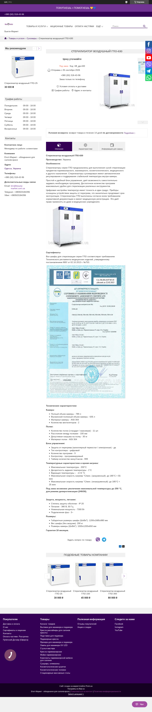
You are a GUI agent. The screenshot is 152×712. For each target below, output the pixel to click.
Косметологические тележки (53, 670)
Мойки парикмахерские (50, 655)
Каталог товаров (47, 624)
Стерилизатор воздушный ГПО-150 (85, 592)
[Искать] (144, 26)
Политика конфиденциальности (107, 691)
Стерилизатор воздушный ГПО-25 (21, 83)
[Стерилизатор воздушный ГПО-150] (85, 575)
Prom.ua (89, 686)
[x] (123, 547)
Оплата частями (84, 26)
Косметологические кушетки (53, 667)
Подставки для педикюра (51, 636)
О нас (5, 627)
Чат (142, 704)
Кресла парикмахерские (51, 652)
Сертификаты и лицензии (14, 630)
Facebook (119, 624)
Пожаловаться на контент (82, 691)
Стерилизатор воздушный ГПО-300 (112, 592)
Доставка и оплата (11, 624)
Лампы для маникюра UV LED (53, 645)
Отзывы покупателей (86, 624)
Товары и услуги (36, 26)
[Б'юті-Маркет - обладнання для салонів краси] (8, 24)
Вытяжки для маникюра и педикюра (56, 627)
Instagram (119, 627)
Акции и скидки (84, 627)
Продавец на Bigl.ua (76, 689)
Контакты (7, 633)
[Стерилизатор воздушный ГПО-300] (112, 575)
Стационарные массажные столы (55, 673)
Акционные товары (61, 26)
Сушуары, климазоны (50, 663)
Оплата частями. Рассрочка (15, 636)
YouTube (118, 630)
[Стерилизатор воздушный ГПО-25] (23, 67)
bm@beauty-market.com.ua (18, 187)
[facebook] (120, 547)
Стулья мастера (47, 648)
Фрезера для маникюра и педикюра (56, 642)
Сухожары (32, 38)
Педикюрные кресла (49, 639)
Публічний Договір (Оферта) (15, 640)
